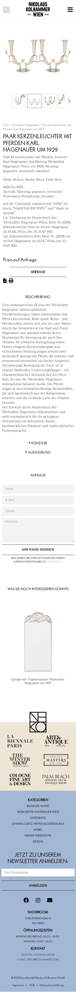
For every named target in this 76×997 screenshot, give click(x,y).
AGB (32, 984)
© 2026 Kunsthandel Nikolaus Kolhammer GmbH (38, 977)
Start (6, 125)
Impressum (18, 984)
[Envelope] (49, 900)
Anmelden (38, 885)
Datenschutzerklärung (52, 984)
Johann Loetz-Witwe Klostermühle (38, 823)
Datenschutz (54, 561)
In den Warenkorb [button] (38, 698)
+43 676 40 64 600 (44, 954)
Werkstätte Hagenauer (25, 125)
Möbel (38, 829)
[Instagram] (38, 900)
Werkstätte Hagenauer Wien (38, 812)
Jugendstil (38, 817)
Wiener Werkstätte (38, 835)
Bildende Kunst (38, 806)
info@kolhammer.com (42, 959)
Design (38, 841)
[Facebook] (26, 900)
